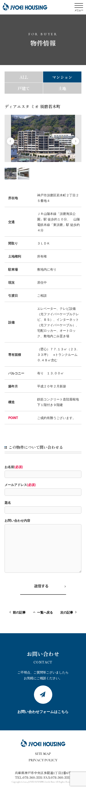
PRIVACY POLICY (43, 760)
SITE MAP (43, 753)
